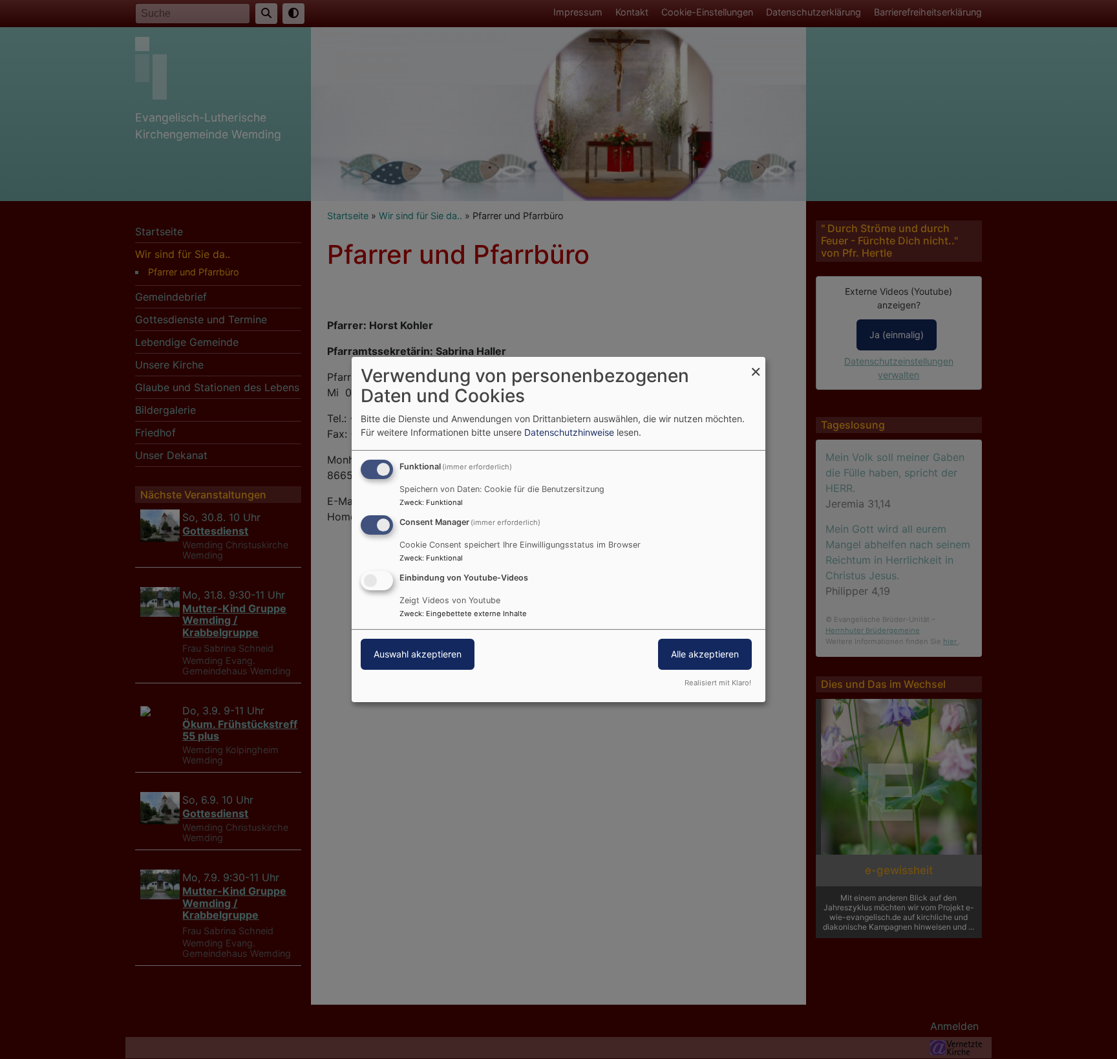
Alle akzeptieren (705, 653)
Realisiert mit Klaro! (718, 682)
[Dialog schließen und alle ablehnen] (755, 365)
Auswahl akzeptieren (418, 653)
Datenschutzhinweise (569, 432)
